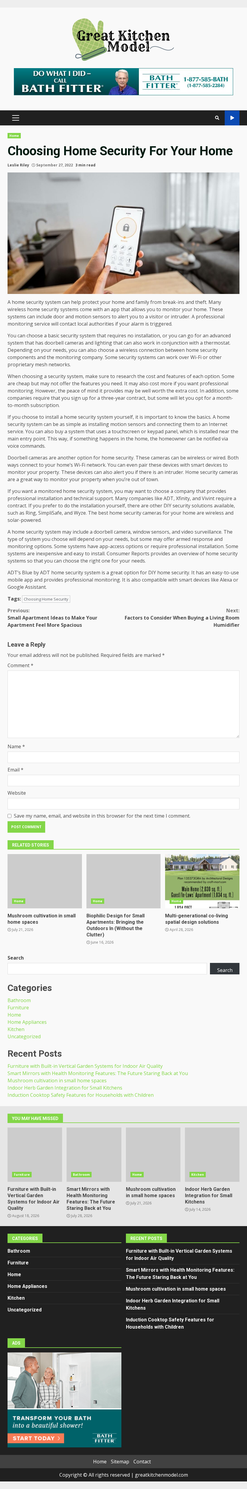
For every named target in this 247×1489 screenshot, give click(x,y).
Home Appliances (27, 1022)
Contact (142, 1461)
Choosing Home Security (46, 599)
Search (16, 957)
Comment (20, 665)
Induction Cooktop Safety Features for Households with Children (81, 1095)
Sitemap (120, 1461)
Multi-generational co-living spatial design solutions (202, 881)
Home (14, 136)
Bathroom (19, 1000)
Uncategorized (24, 1036)
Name (16, 746)
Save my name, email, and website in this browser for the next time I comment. (102, 815)
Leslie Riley (18, 165)
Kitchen (16, 1029)
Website (17, 793)
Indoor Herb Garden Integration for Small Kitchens (65, 1087)
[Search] (217, 118)
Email (15, 769)
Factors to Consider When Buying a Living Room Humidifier (182, 617)
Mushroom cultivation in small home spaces (45, 881)
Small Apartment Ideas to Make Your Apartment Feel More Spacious (52, 617)
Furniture (18, 1007)
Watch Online (232, 118)
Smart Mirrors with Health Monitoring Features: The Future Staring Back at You (98, 1073)
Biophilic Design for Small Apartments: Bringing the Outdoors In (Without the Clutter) (123, 881)
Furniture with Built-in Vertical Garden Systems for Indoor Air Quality (85, 1066)
